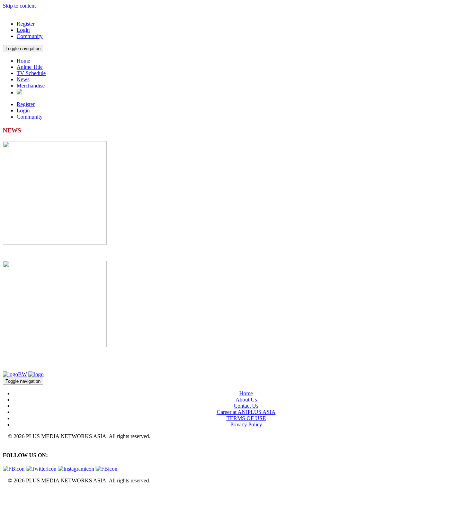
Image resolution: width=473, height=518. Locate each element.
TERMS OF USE (246, 418)
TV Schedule (31, 73)
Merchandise (31, 86)
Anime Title (30, 67)
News (23, 79)
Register (26, 24)
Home (23, 61)
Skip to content (19, 6)
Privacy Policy (246, 424)
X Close (12, 492)
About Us (246, 400)
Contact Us (246, 406)
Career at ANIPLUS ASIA (246, 412)
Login (23, 30)
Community (30, 36)
